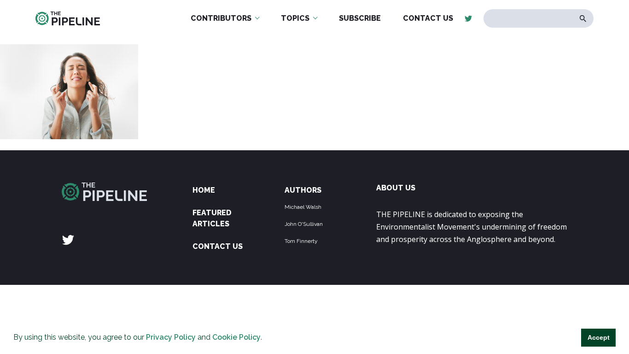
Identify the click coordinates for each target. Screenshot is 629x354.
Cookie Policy (236, 337)
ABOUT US (395, 187)
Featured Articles (212, 218)
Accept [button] (599, 337)
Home (203, 190)
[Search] (583, 18)
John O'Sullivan (304, 224)
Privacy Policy (171, 337)
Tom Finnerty (301, 241)
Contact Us (217, 246)
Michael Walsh (303, 207)
